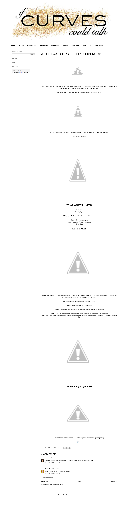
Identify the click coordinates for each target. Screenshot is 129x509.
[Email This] (64, 448)
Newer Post (44, 481)
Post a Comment (48, 477)
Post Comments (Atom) (56, 484)
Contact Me (31, 45)
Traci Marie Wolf (50, 468)
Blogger (68, 495)
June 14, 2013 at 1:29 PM (53, 473)
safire (47, 458)
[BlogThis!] (66, 448)
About (21, 45)
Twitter (66, 45)
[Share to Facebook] (70, 448)
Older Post (114, 481)
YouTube (75, 45)
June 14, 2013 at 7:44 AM (53, 463)
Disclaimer (99, 45)
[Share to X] (68, 448)
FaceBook (55, 45)
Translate (25, 72)
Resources (87, 45)
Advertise (44, 45)
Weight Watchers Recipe (55, 448)
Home (12, 45)
